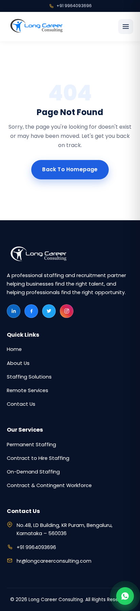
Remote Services (27, 390)
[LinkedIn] (13, 311)
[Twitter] (49, 311)
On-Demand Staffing (33, 471)
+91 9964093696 (74, 6)
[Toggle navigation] (125, 26)
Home (14, 349)
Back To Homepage (70, 169)
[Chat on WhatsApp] (125, 596)
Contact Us (21, 404)
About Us (18, 363)
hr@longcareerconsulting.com (54, 561)
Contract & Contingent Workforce (49, 485)
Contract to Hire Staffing (38, 458)
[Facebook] (31, 311)
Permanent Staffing (31, 444)
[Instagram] (66, 311)
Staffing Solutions (29, 376)
